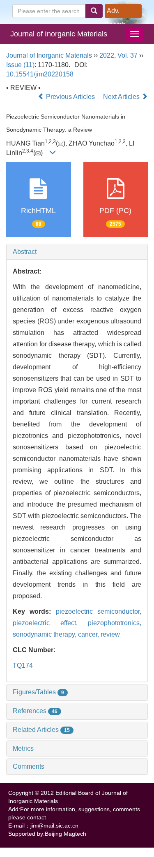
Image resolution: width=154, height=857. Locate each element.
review (110, 634)
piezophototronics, (114, 622)
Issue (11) (20, 64)
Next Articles (122, 96)
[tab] (77, 252)
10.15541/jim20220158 (40, 74)
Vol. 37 (127, 55)
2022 (106, 55)
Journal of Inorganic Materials (58, 34)
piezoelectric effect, (50, 622)
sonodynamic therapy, (45, 634)
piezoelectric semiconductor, (98, 611)
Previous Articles (70, 96)
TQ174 (23, 665)
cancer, (89, 634)
